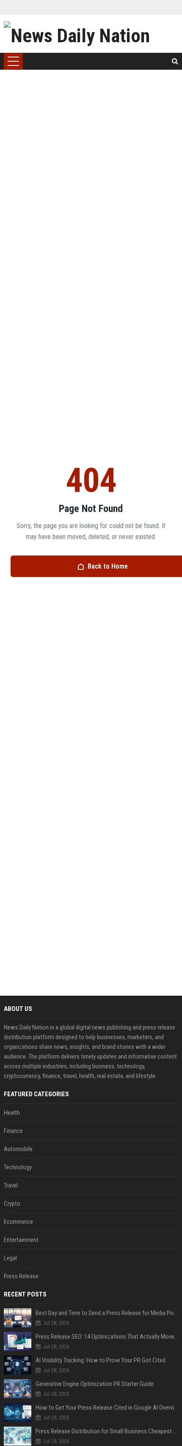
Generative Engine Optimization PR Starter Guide (95, 1384)
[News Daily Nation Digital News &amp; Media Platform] (91, 33)
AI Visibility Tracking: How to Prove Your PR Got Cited (100, 1360)
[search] (175, 61)
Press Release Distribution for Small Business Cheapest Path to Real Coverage (107, 1431)
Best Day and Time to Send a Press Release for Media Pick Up (107, 1313)
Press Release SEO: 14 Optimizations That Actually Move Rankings (107, 1336)
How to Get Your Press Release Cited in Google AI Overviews (107, 1407)
